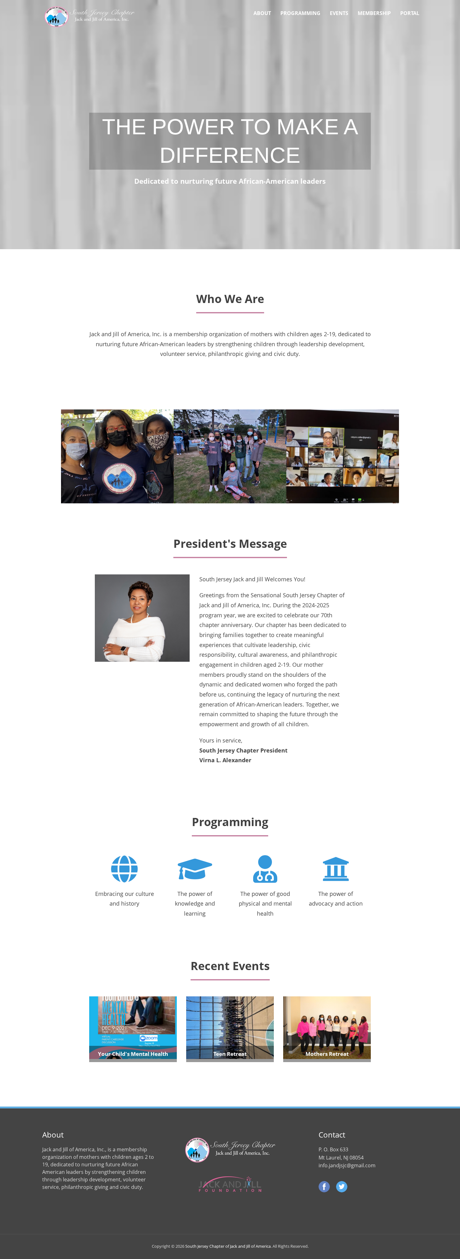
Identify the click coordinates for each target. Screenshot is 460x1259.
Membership (374, 13)
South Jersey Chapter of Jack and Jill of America (228, 1246)
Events (339, 13)
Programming (300, 13)
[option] (117, 456)
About (262, 13)
